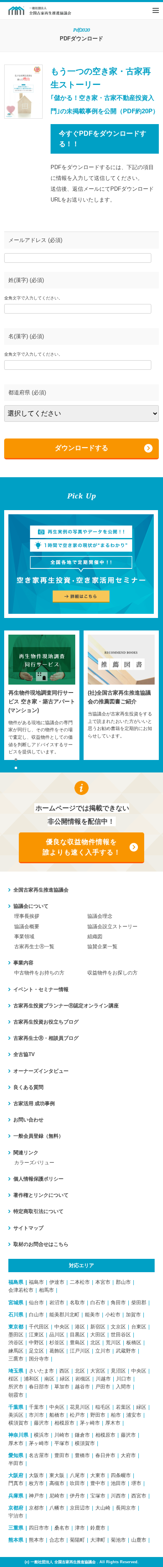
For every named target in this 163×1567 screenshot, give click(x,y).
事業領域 (24, 936)
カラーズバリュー (34, 1163)
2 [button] (16, 768)
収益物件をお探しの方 (112, 973)
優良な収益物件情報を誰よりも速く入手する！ (82, 847)
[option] (41, 695)
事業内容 (23, 963)
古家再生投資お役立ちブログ (46, 1022)
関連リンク (25, 1153)
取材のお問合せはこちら (41, 1244)
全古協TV (24, 1054)
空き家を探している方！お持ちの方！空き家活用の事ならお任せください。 (39, 10)
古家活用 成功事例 (34, 1103)
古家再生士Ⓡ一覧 (34, 946)
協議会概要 (26, 926)
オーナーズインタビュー (41, 1071)
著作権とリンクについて (41, 1195)
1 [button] (16, 759)
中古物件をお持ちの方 (39, 973)
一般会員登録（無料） (38, 1136)
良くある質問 (28, 1087)
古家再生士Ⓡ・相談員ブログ (46, 1038)
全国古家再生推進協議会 (41, 890)
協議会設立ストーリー (112, 926)
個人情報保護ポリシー (38, 1179)
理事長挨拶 (26, 916)
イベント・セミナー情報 (41, 989)
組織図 (94, 936)
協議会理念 (99, 916)
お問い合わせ (28, 1120)
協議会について (30, 906)
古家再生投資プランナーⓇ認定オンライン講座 (66, 1006)
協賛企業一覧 (102, 946)
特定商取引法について (38, 1211)
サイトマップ (28, 1228)
